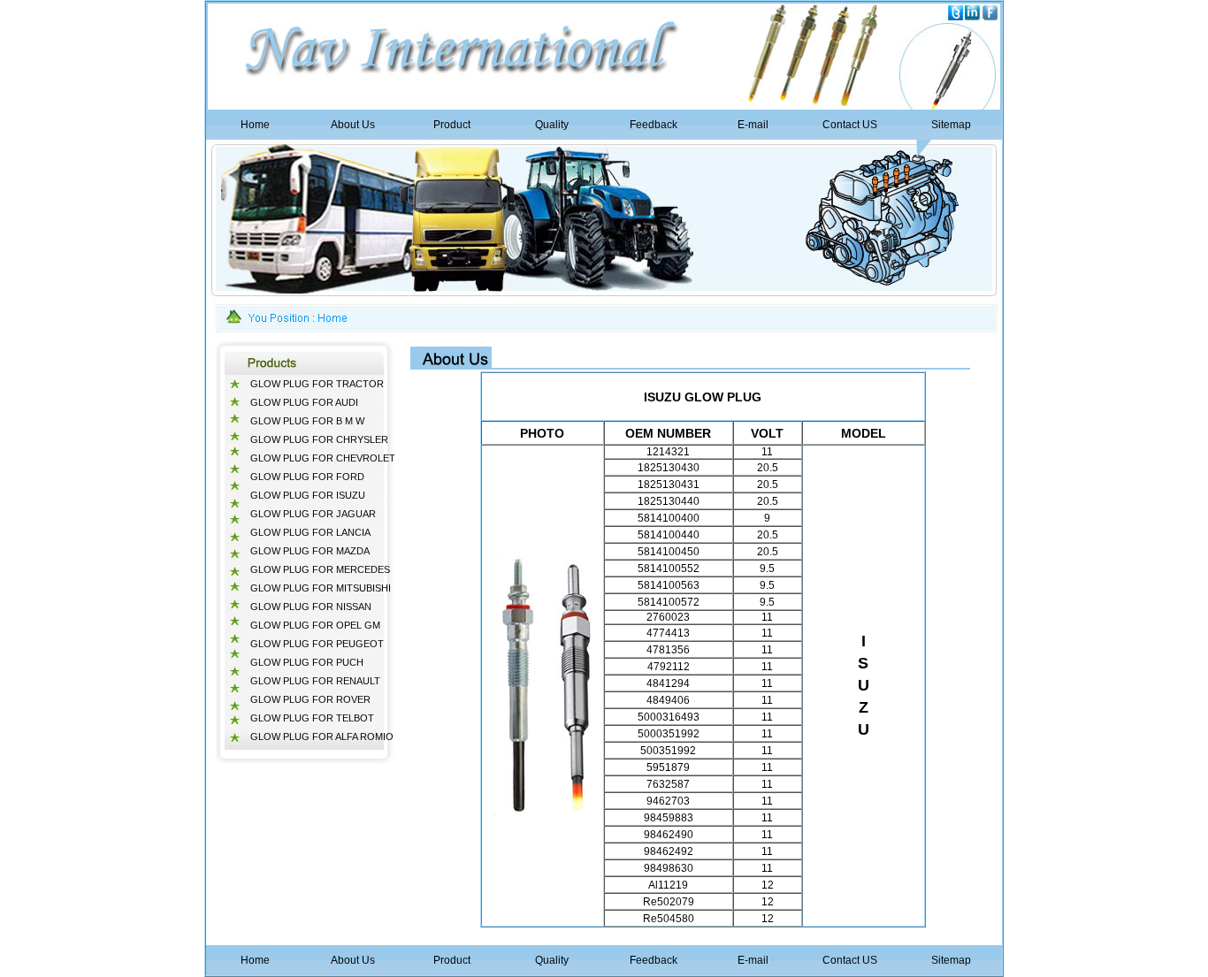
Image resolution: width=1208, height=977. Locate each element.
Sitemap (951, 124)
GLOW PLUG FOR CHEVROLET (322, 458)
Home (255, 124)
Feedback (653, 124)
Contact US (849, 124)
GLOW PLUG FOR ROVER (310, 699)
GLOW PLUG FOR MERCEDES (320, 569)
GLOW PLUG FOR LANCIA (310, 532)
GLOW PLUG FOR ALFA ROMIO (322, 736)
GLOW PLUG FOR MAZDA (310, 551)
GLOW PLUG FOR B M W (307, 421)
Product (451, 124)
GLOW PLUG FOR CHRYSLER (319, 439)
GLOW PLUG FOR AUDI (304, 402)
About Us (353, 124)
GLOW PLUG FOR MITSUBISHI (320, 588)
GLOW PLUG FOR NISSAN (310, 606)
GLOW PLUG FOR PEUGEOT (317, 643)
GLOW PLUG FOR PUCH (306, 662)
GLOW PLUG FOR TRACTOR (317, 383)
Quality (552, 124)
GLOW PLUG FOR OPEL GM (315, 625)
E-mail (753, 124)
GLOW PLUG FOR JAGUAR (313, 513)
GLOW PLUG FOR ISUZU (307, 495)
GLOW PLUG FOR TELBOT (312, 718)
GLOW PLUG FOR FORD (307, 476)
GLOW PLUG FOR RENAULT (315, 681)
